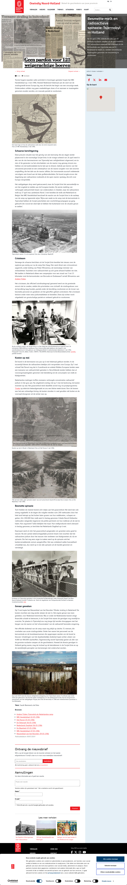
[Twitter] (94, 80)
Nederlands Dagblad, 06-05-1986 (29, 725)
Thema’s (60, 9)
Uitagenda (70, 9)
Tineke (17, 388)
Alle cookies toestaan (110, 859)
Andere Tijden (20, 279)
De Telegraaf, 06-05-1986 (26, 722)
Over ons (54, 849)
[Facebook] (89, 80)
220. (24, 602)
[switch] (58, 881)
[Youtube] (84, 852)
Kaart (86, 9)
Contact (53, 853)
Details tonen (106, 881)
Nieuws (42, 9)
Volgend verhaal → (74, 71)
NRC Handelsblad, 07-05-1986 (28, 731)
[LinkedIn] (100, 80)
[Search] (110, 10)
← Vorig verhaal (20, 71)
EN (111, 1)
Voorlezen (26, 76)
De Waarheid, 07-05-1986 (26, 728)
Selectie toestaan (110, 865)
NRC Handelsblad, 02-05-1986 (28, 717)
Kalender (51, 9)
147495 (73, 352)
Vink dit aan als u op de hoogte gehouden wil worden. (35, 805)
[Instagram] (80, 852)
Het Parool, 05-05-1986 (26, 720)
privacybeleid (43, 765)
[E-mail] (105, 80)
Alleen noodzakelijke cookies (110, 872)
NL (108, 1)
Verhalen (33, 9)
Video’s (79, 9)
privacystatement (54, 873)
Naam (17, 791)
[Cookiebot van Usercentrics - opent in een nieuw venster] (13, 881)
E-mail (17, 799)
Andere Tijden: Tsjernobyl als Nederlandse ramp (35, 714)
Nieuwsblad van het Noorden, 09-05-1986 (33, 734)
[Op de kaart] (100, 97)
